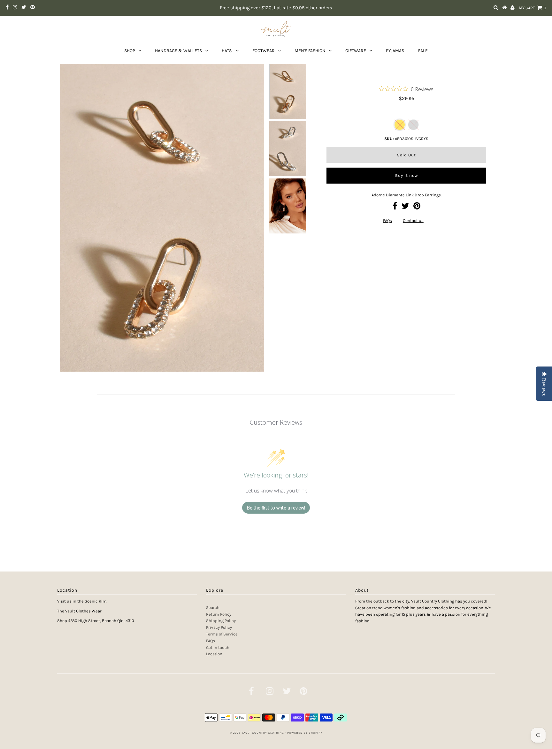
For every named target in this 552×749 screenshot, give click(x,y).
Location (214, 653)
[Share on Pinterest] (416, 207)
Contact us (413, 220)
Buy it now (406, 175)
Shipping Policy (221, 620)
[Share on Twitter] (405, 207)
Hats (227, 50)
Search (212, 607)
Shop (129, 50)
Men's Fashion (310, 50)
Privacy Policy (219, 627)
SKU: (389, 138)
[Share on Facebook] (395, 207)
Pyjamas (395, 50)
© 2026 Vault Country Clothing (257, 732)
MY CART (532, 7)
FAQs (387, 220)
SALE (423, 50)
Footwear (263, 50)
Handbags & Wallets (178, 50)
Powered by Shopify (304, 732)
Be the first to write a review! (276, 508)
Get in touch (217, 647)
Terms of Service (222, 634)
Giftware (355, 50)
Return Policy (218, 614)
